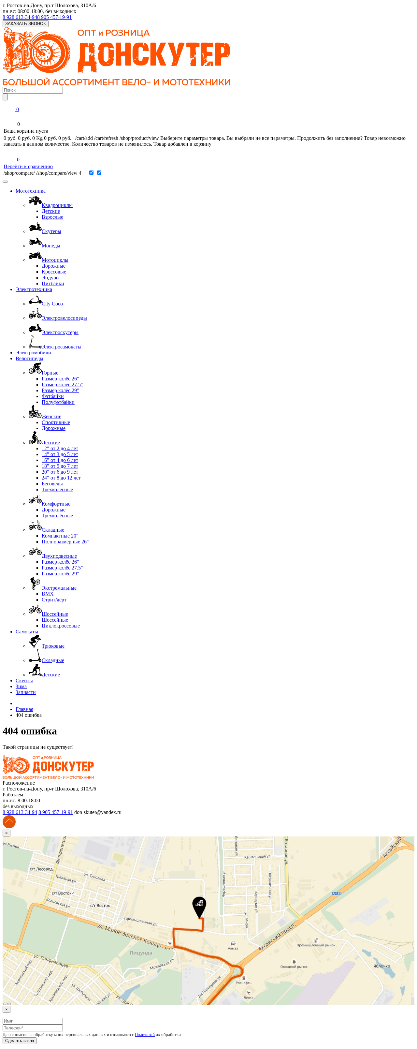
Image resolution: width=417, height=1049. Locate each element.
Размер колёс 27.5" (62, 384)
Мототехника (31, 191)
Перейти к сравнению (28, 166)
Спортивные (56, 422)
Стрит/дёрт (54, 599)
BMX (48, 594)
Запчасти (26, 692)
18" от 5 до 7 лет (60, 466)
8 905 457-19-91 (54, 17)
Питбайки (53, 283)
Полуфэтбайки (58, 402)
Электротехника (34, 289)
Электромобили (33, 352)
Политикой (145, 1034)
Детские (51, 211)
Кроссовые (54, 271)
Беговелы (52, 483)
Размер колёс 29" (60, 390)
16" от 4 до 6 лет (60, 460)
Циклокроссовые (61, 625)
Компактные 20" (60, 536)
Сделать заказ (19, 1040)
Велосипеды (29, 358)
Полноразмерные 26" (65, 541)
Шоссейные (55, 620)
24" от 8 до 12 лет (61, 477)
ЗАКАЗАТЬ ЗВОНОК (25, 23)
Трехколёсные (57, 515)
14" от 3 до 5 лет (60, 454)
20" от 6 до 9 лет (60, 472)
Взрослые (52, 217)
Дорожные (53, 266)
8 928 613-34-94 (20, 17)
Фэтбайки (53, 396)
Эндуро (50, 277)
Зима (21, 686)
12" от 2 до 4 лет (60, 448)
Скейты (24, 680)
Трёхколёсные (57, 489)
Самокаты (27, 631)
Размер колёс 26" (60, 378)
